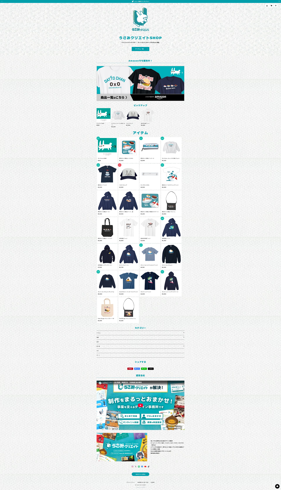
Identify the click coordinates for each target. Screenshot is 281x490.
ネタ (98, 350)
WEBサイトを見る (140, 474)
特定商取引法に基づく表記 (142, 482)
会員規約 (152, 482)
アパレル (99, 333)
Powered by (139, 487)
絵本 (98, 341)
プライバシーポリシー (131, 482)
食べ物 (98, 346)
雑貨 (98, 337)
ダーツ (98, 355)
